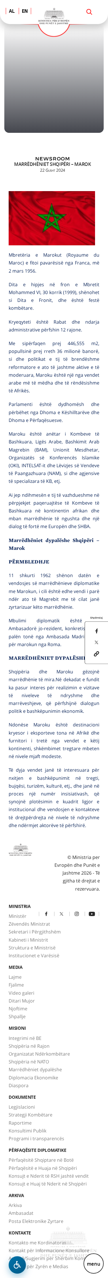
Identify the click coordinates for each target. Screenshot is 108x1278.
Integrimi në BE (25, 1038)
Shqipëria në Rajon (29, 1046)
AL (12, 11)
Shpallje (17, 1016)
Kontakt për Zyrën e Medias (38, 1266)
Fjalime (16, 985)
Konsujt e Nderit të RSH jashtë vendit (49, 1176)
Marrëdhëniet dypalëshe (35, 1069)
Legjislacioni (22, 1107)
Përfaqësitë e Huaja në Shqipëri (43, 1168)
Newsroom (52, 159)
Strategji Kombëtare (30, 1115)
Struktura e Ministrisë (32, 948)
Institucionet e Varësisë (34, 955)
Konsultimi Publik (27, 1130)
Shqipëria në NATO (29, 1061)
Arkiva (15, 1205)
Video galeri (21, 993)
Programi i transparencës (36, 1138)
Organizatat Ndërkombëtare (39, 1054)
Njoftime (18, 1008)
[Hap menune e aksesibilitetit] (17, 1265)
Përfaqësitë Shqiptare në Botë (41, 1160)
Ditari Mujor (22, 1001)
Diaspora (19, 1085)
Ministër (17, 916)
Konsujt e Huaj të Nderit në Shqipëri (48, 1184)
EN (25, 11)
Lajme (15, 977)
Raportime (20, 1123)
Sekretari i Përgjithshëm (35, 932)
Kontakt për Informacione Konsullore (49, 1250)
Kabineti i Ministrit (28, 940)
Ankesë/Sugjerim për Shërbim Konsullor (52, 1258)
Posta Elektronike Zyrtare (36, 1221)
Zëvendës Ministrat (29, 924)
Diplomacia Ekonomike (33, 1077)
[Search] (89, 12)
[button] (96, 653)
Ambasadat (21, 1213)
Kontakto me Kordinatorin (37, 1242)
